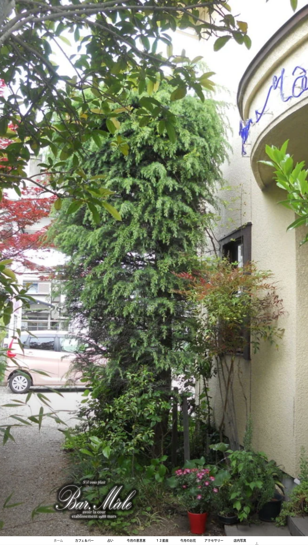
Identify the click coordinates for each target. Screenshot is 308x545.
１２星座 (162, 540)
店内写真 (240, 540)
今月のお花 (188, 540)
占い (110, 540)
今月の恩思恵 (136, 540)
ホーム (58, 540)
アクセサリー (214, 540)
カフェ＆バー (84, 540)
